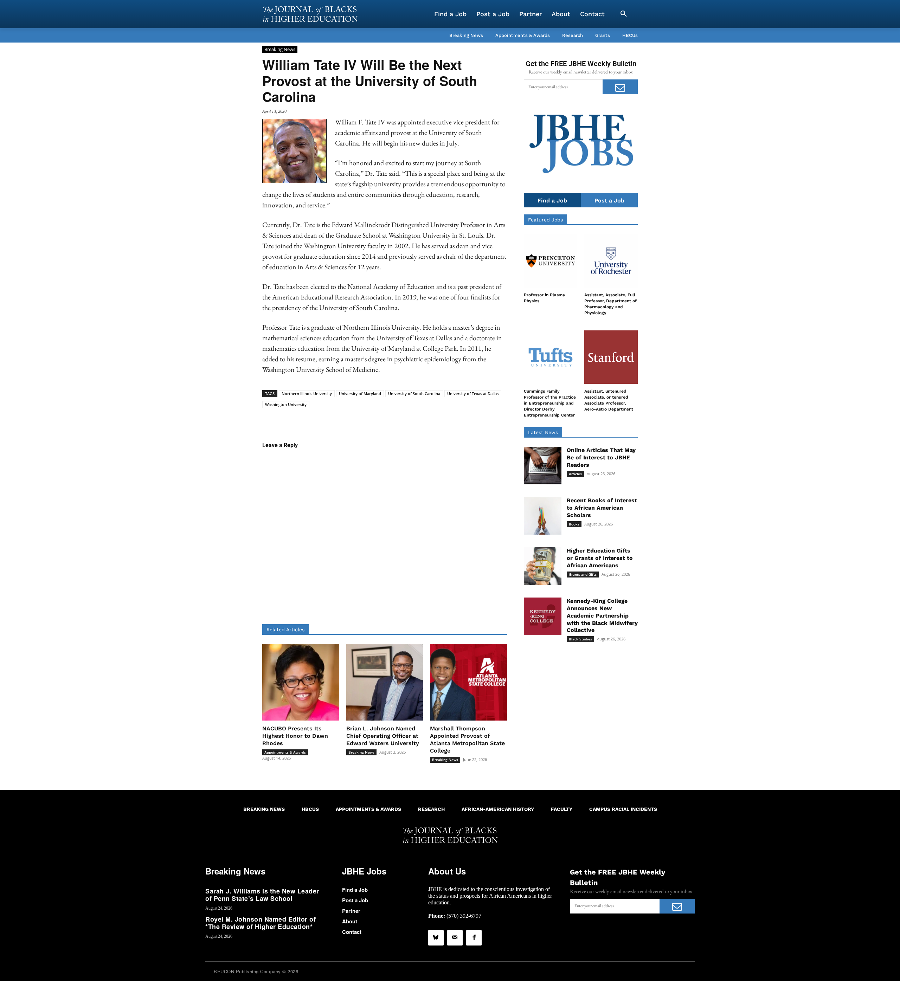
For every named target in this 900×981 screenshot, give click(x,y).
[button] (624, 14)
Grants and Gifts (583, 574)
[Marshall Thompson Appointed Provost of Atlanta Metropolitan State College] (468, 682)
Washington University (286, 404)
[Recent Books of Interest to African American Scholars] (542, 516)
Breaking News (279, 49)
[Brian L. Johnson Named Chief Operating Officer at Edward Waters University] (384, 682)
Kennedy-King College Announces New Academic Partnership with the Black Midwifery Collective (602, 615)
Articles (575, 473)
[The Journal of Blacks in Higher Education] (310, 14)
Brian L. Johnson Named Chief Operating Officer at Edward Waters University (382, 736)
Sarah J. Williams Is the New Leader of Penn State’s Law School (262, 894)
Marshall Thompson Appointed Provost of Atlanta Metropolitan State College (467, 739)
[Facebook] (474, 937)
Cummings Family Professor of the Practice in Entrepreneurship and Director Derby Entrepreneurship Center (550, 403)
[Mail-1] (455, 937)
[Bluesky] (436, 937)
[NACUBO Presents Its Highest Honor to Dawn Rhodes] (300, 682)
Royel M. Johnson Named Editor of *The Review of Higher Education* (260, 923)
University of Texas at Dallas (473, 393)
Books (574, 524)
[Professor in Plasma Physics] (550, 261)
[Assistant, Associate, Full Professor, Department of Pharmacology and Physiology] (611, 261)
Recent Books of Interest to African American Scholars (602, 507)
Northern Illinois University (307, 393)
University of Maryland (360, 393)
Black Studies (580, 639)
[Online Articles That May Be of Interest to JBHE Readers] (542, 465)
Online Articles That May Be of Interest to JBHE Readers (601, 457)
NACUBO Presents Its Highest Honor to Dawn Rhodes (295, 736)
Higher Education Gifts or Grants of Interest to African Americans (600, 558)
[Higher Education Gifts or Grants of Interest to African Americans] (542, 566)
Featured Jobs (545, 219)
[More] (438, 419)
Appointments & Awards (285, 752)
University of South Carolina (414, 393)
